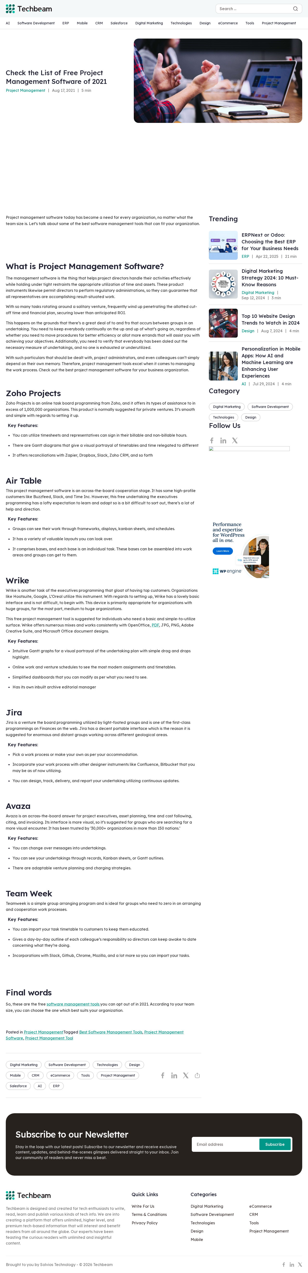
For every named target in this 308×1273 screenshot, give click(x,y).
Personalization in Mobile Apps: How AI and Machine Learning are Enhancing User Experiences (271, 362)
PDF (155, 625)
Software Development (36, 23)
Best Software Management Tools (110, 1032)
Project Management (279, 23)
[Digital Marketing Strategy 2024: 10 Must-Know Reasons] (223, 284)
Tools (249, 23)
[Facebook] (162, 1075)
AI (8, 23)
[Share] (197, 1075)
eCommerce (228, 23)
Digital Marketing (149, 23)
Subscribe (275, 1144)
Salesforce (119, 23)
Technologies (181, 23)
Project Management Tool (49, 1038)
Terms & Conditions (149, 1214)
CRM (99, 23)
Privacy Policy (145, 1222)
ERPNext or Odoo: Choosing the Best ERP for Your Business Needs (270, 241)
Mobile (82, 23)
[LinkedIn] (174, 1075)
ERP (65, 23)
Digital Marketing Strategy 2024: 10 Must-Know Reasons (270, 277)
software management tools (73, 1004)
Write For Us (143, 1206)
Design (205, 23)
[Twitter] (186, 1075)
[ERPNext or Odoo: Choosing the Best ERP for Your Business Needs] (223, 245)
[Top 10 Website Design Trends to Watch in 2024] (223, 323)
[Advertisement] (154, 159)
